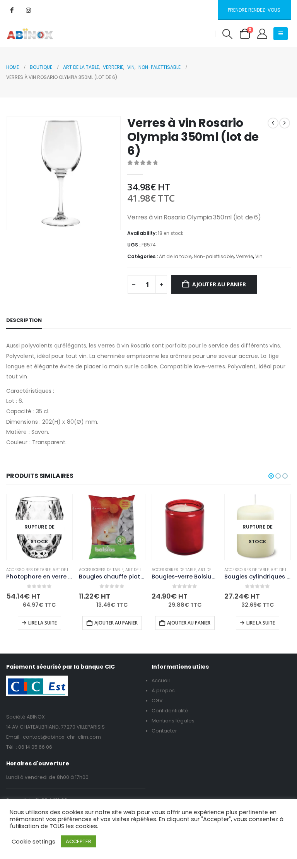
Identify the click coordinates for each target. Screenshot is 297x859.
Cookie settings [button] (33, 841)
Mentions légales (173, 720)
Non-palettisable (214, 256)
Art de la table (175, 256)
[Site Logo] (30, 33)
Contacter (164, 730)
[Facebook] (11, 10)
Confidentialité (170, 710)
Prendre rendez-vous (254, 10)
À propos (163, 690)
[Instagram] (28, 10)
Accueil (161, 680)
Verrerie (244, 256)
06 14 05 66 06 (35, 747)
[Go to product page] (112, 527)
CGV (157, 700)
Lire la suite (42, 622)
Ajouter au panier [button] (116, 622)
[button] (227, 34)
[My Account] (262, 34)
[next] (284, 123)
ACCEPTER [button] (78, 841)
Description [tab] (24, 320)
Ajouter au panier (219, 284)
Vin (259, 256)
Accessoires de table (28, 570)
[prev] (273, 123)
